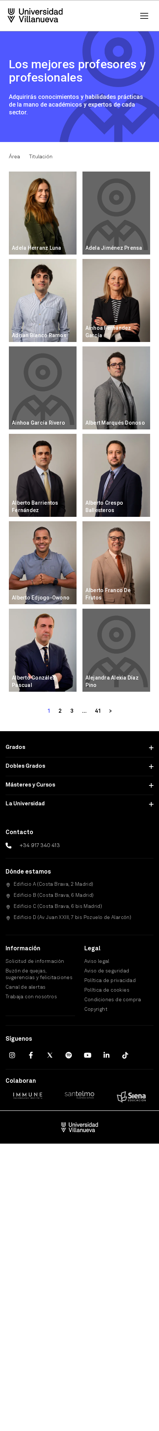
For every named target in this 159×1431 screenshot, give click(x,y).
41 (98, 711)
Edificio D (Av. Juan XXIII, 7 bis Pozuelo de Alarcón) (72, 917)
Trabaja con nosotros (31, 997)
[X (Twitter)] (50, 1055)
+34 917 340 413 (40, 845)
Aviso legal (96, 961)
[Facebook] (31, 1055)
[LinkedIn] (106, 1055)
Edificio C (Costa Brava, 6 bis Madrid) (58, 906)
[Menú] (144, 15)
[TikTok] (125, 1055)
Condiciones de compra (112, 1000)
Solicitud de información (35, 961)
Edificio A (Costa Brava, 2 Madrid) (54, 884)
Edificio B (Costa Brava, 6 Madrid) (54, 895)
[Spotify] (68, 1055)
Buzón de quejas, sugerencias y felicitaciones (39, 974)
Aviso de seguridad (106, 971)
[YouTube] (87, 1055)
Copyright (96, 1009)
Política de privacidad (110, 980)
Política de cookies (107, 990)
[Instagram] (12, 1055)
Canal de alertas (25, 987)
